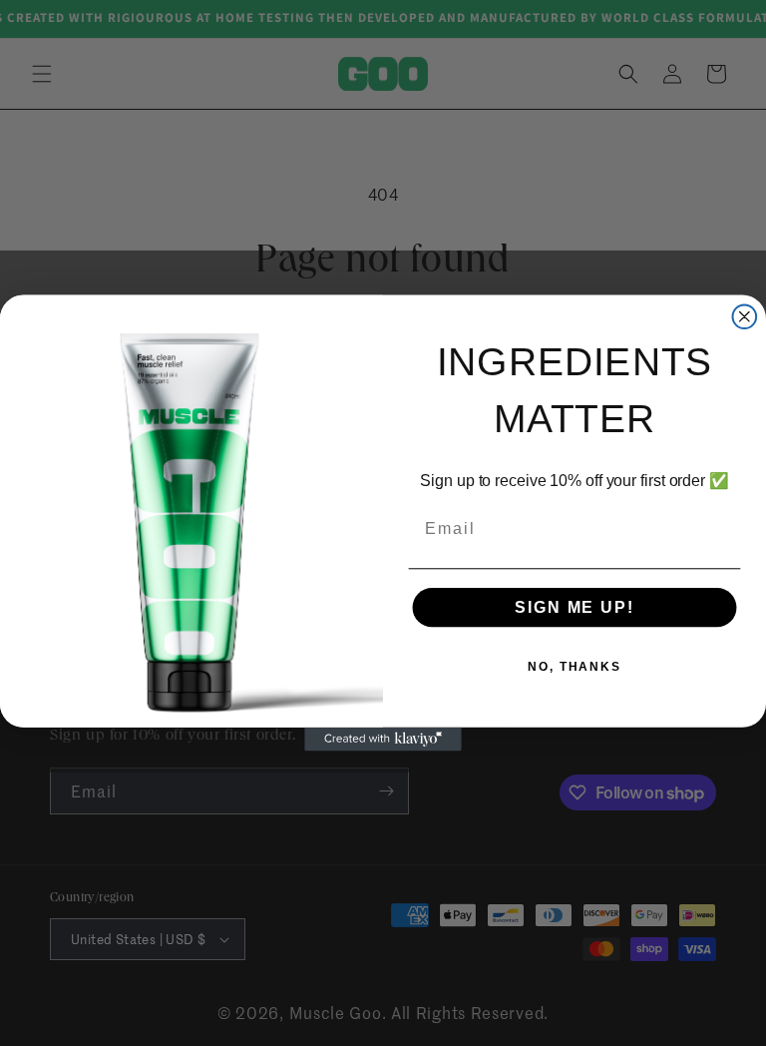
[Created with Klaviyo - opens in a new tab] (383, 740)
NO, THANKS (574, 667)
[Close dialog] (745, 316)
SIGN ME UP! (574, 607)
